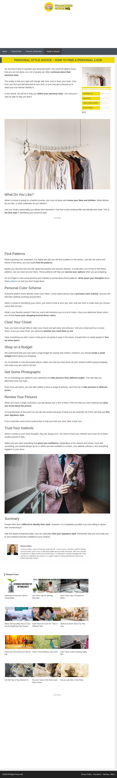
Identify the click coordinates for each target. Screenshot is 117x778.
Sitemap (106, 774)
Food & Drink (16, 51)
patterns (14, 281)
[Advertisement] (58, 31)
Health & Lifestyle (53, 51)
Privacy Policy (86, 774)
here (80, 421)
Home (4, 51)
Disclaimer (97, 774)
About (112, 774)
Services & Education (34, 51)
